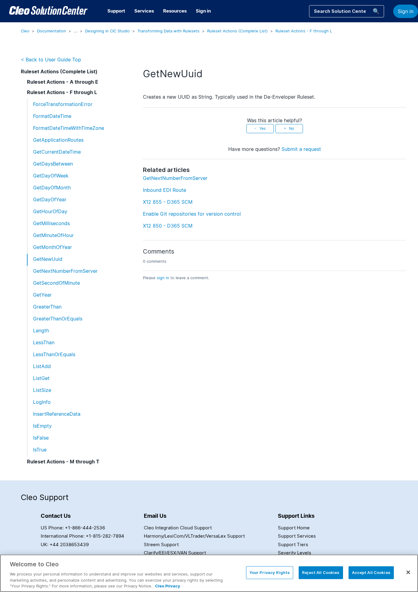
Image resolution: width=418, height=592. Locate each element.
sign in (163, 277)
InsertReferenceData (56, 414)
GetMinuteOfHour (53, 235)
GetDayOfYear (49, 199)
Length (41, 330)
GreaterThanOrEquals (57, 318)
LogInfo (42, 402)
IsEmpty (42, 425)
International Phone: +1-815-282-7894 (82, 536)
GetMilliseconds (51, 223)
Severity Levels (294, 553)
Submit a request (301, 149)
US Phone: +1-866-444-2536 (73, 527)
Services (144, 11)
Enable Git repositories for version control (192, 213)
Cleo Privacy (167, 585)
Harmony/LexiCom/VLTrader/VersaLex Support (194, 536)
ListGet (41, 378)
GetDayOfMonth (52, 187)
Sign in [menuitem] (203, 11)
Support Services (297, 536)
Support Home (294, 527)
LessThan (43, 342)
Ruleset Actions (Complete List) (237, 31)
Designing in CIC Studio (107, 31)
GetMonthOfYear (52, 247)
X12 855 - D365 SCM (167, 202)
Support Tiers (293, 544)
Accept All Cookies (371, 572)
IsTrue (40, 449)
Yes (262, 128)
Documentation (51, 31)
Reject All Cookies (320, 572)
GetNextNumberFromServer (65, 271)
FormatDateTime (52, 116)
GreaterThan (47, 306)
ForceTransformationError (62, 104)
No (291, 128)
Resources (175, 11)
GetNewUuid (47, 259)
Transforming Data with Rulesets (168, 31)
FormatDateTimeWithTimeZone (68, 128)
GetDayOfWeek (51, 175)
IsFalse (41, 437)
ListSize (42, 390)
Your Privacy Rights (269, 572)
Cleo (25, 31)
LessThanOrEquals (54, 354)
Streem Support (161, 544)
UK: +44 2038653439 (65, 544)
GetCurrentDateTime (57, 151)
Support (116, 11)
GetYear (42, 294)
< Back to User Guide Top (51, 59)
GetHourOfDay (50, 211)
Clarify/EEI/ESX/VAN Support (175, 553)
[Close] (408, 572)
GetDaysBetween (53, 163)
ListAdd (42, 366)
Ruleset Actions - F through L (303, 31)
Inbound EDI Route (164, 190)
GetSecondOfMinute (56, 283)
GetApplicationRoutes (58, 140)
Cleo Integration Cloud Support (178, 527)
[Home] (48, 11)
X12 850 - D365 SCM (167, 225)
